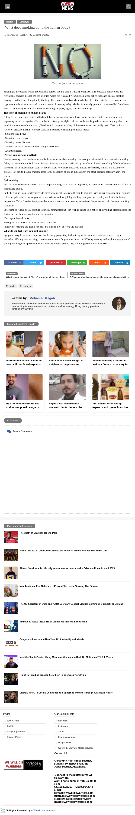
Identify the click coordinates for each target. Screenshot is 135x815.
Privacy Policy (14, 737)
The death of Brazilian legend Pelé (38, 533)
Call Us (10, 726)
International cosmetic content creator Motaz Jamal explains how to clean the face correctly (24, 362)
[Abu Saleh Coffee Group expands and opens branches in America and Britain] (110, 387)
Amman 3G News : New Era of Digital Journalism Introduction (53, 621)
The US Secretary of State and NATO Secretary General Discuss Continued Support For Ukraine (71, 604)
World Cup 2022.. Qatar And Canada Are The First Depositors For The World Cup (63, 550)
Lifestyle (24, 21)
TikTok (61, 731)
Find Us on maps (66, 737)
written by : (33, 298)
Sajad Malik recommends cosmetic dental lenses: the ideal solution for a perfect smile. (65, 405)
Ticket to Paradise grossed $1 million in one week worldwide (53, 675)
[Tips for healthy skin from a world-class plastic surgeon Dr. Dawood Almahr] (24, 387)
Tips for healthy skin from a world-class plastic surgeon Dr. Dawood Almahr (22, 405)
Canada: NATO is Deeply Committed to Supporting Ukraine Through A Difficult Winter (66, 692)
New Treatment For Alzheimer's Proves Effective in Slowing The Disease (59, 586)
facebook (63, 721)
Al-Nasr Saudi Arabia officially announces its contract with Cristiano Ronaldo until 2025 (67, 568)
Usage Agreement (16, 731)
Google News (64, 742)
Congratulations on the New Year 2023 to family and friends (52, 639)
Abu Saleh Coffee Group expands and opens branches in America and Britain (110, 405)
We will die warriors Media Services (76, 748)
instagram (63, 726)
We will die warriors (44, 810)
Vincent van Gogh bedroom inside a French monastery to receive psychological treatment (110, 362)
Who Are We (13, 721)
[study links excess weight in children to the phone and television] (67, 344)
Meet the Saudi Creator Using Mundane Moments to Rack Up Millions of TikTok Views (66, 657)
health (9, 21)
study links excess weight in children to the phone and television (66, 362)
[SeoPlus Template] (2, 810)
